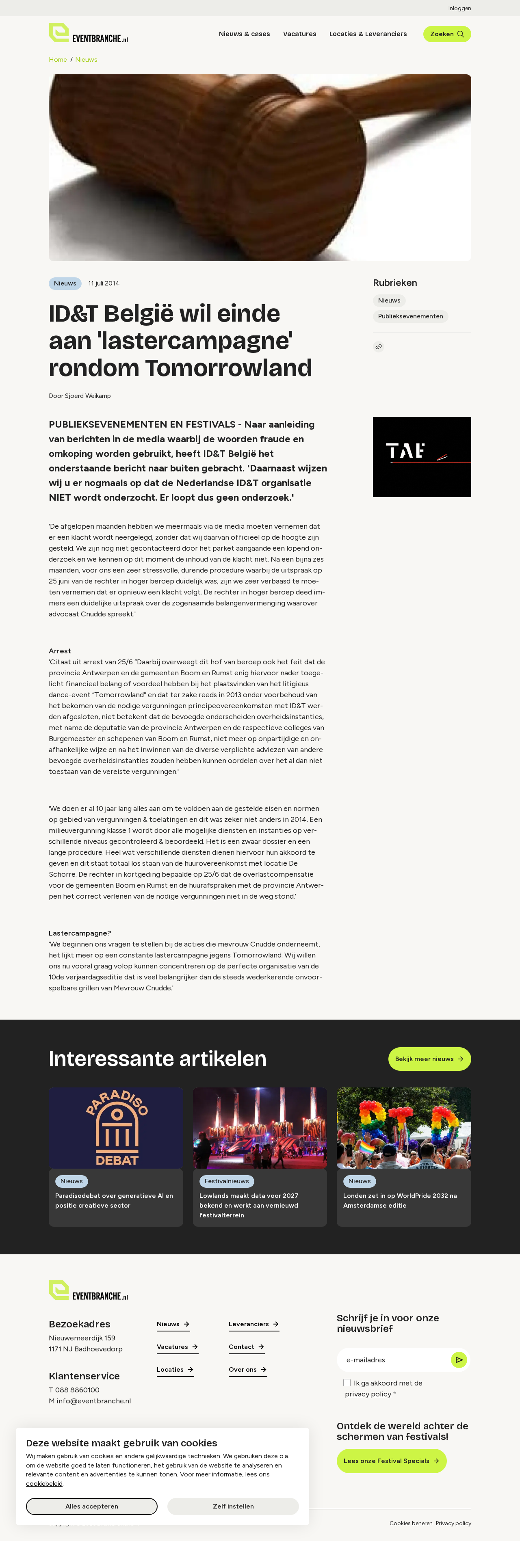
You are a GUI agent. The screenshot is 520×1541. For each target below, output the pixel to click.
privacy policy (368, 1394)
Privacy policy (453, 1523)
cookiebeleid (44, 1483)
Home (58, 59)
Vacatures (299, 34)
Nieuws (86, 59)
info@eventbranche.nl (93, 1400)
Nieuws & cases (244, 34)
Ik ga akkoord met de (383, 1388)
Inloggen (459, 8)
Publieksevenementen (410, 316)
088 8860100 (77, 1389)
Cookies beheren (411, 1523)
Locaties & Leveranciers (368, 34)
